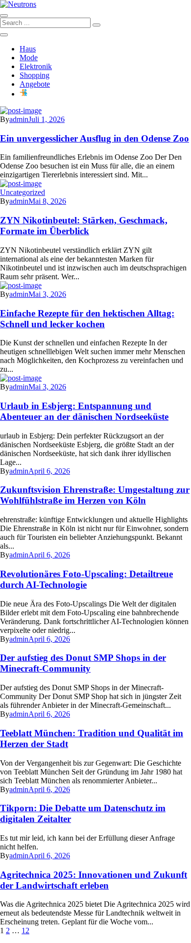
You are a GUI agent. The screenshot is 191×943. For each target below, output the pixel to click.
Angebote (35, 84)
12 (25, 930)
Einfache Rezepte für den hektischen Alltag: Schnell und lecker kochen (87, 318)
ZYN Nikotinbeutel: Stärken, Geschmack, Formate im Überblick (83, 225)
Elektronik (36, 66)
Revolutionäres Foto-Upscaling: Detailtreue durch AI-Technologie (86, 579)
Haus (28, 49)
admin (18, 119)
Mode (29, 57)
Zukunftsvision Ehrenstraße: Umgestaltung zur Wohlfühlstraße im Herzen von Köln (95, 495)
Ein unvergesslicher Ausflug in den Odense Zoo (94, 138)
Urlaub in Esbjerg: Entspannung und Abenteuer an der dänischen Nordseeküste (84, 411)
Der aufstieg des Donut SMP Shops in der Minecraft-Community (83, 663)
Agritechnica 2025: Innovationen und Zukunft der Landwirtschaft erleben (93, 880)
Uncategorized (22, 192)
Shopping (34, 75)
